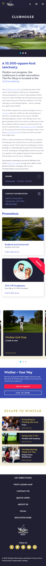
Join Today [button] (23, 386)
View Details (12, 252)
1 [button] (20, 53)
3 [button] (25, 53)
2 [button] (23, 53)
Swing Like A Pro (30, 435)
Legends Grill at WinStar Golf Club (27, 339)
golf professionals (13, 132)
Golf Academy (10, 81)
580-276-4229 (11, 204)
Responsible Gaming (20, 560)
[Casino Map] (43, 4)
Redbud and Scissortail (17, 244)
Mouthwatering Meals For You (29, 450)
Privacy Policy (7, 560)
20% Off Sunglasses (15, 285)
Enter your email (13, 163)
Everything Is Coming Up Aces (30, 420)
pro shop (5, 113)
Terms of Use (36, 558)
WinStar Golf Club (13, 89)
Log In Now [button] (23, 393)
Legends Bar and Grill (27, 127)
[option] (23, 36)
